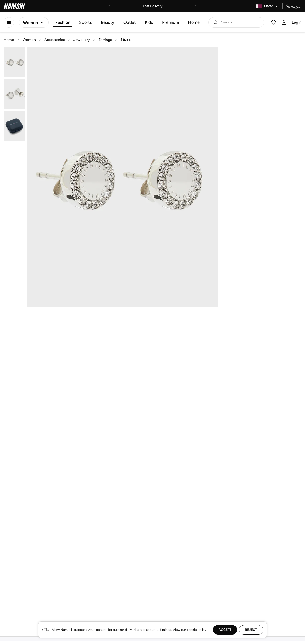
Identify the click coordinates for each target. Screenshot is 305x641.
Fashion (62, 22)
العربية (296, 6)
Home (194, 22)
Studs (125, 39)
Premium (170, 22)
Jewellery (81, 39)
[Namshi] (14, 6)
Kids (149, 22)
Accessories (54, 39)
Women (29, 39)
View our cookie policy (189, 630)
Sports (85, 22)
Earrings (105, 39)
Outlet (129, 22)
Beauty (107, 22)
